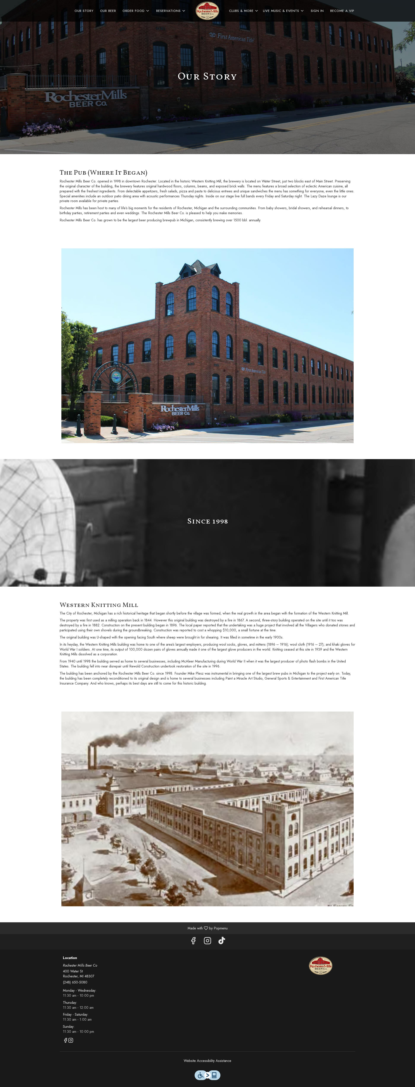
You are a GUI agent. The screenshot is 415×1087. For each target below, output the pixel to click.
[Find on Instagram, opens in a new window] (207, 941)
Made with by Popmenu (115, 928)
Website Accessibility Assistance (207, 1060)
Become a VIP (342, 10)
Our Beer (108, 10)
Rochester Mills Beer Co (321, 965)
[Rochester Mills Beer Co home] (207, 11)
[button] (136, 10)
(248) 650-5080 (75, 982)
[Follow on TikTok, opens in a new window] (222, 941)
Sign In (317, 10)
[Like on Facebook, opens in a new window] (193, 941)
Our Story (84, 10)
